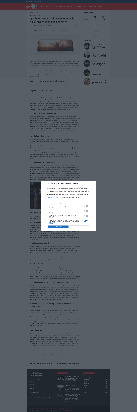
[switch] (86, 206)
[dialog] (68, 206)
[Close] (93, 183)
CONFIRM (58, 226)
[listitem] (68, 203)
